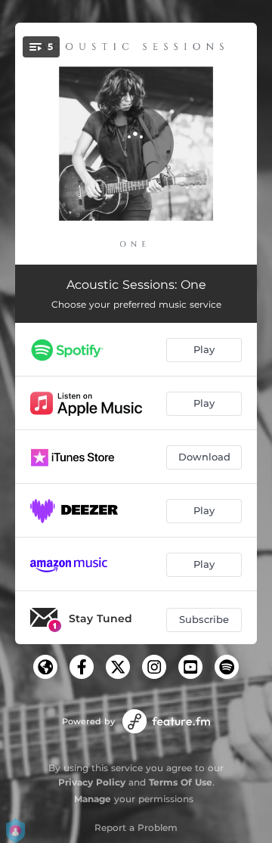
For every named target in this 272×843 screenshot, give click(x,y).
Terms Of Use (180, 782)
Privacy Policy (91, 782)
